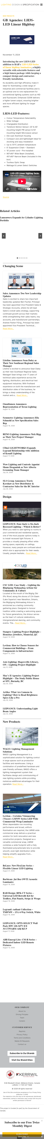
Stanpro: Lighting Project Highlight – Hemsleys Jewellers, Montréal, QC (22, 633)
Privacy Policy (22, 1034)
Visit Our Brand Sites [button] (22, 1060)
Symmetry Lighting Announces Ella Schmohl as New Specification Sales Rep (21, 420)
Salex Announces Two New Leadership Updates (22, 295)
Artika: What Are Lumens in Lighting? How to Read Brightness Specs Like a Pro (20, 695)
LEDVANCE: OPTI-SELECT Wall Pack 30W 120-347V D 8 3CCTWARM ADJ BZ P (20, 926)
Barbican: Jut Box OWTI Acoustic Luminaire (20, 880)
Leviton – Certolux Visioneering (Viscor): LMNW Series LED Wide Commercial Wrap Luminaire (20, 819)
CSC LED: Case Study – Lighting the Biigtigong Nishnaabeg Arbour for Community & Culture (21, 588)
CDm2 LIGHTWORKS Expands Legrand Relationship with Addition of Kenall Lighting (21, 451)
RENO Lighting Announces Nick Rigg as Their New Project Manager (22, 435)
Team (22, 1018)
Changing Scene (13, 266)
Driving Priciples (22, 1014)
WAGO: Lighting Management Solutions (18, 750)
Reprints (22, 1031)
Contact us (22, 1044)
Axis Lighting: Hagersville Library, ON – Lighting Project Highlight (21, 663)
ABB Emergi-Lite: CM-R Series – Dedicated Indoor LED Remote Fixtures (20, 942)
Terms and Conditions (22, 1038)
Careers (22, 1021)
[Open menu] (41, 4)
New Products (8, 16)
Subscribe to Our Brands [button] (22, 1053)
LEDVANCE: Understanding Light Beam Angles (20, 710)
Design (7, 497)
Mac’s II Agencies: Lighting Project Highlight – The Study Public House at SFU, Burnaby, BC (21, 678)
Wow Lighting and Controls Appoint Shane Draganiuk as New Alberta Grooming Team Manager (21, 467)
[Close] (41, 1120)
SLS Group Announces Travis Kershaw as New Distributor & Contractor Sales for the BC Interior (21, 483)
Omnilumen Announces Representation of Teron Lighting (19, 405)
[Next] (40, 236)
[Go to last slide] (4, 236)
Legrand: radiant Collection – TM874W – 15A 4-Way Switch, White (21, 911)
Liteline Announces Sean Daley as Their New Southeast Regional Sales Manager (21, 363)
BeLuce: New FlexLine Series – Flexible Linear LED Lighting (18, 867)
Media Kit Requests (22, 1041)
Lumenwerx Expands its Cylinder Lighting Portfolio (21, 219)
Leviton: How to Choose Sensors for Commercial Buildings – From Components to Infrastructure (21, 648)
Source (6, 197)
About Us (22, 1011)
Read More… (8, 328)
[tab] (17, 258)
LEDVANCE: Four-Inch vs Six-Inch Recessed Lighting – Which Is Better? (22, 525)
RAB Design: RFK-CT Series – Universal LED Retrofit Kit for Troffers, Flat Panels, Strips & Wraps (21, 896)
